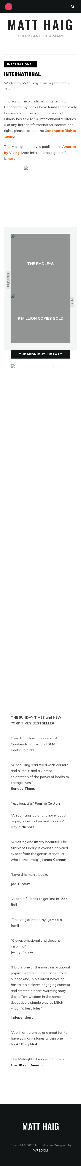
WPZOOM (40, 1150)
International (20, 64)
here (12, 158)
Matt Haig (40, 24)
